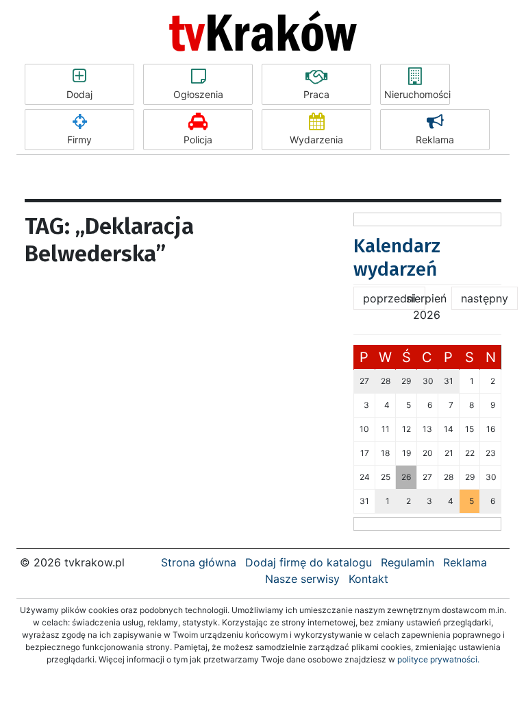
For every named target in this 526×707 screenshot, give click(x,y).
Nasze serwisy (302, 579)
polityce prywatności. (438, 659)
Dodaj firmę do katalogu (308, 562)
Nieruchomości (417, 94)
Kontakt (368, 579)
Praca (316, 94)
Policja (198, 139)
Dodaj (79, 94)
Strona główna (198, 562)
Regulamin (407, 562)
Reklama (435, 139)
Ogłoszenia (198, 94)
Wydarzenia (316, 139)
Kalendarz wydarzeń (396, 257)
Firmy (79, 139)
